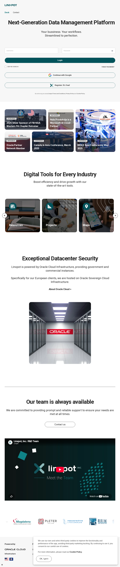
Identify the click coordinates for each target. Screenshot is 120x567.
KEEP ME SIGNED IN (13, 66)
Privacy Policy (70, 93)
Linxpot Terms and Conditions (56, 93)
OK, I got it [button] (44, 559)
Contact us (60, 424)
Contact (16, 12)
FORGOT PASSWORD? (108, 67)
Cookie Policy (76, 552)
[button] (83, 552)
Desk (7, 12)
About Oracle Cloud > (60, 289)
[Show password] (112, 51)
